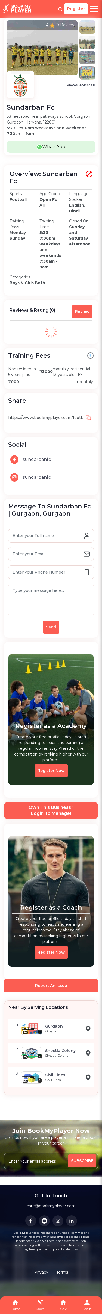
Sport (40, 1309)
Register (76, 8)
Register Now (51, 770)
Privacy (41, 1272)
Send (51, 627)
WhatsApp (53, 146)
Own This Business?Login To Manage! (51, 810)
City (63, 1309)
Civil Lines (55, 1074)
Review (82, 311)
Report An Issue (51, 985)
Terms (62, 1272)
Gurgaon (54, 1026)
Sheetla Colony (60, 1050)
